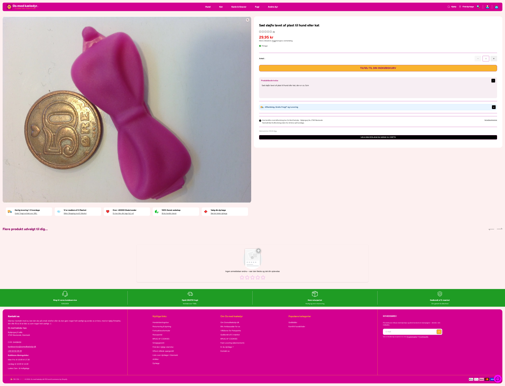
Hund (208, 7)
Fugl (257, 7)
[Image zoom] (247, 20)
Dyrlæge (156, 363)
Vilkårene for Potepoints (230, 330)
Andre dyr (273, 7)
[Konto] (487, 7)
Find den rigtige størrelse (163, 347)
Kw (275, 131)
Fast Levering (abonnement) (232, 343)
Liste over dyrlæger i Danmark (165, 355)
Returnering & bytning (162, 326)
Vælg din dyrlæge (218, 210)
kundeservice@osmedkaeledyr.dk (22, 346)
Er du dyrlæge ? (226, 347)
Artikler (156, 359)
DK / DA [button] (16, 379)
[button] (491, 229)
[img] (265, 32)
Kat (221, 7)
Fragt (274, 41)
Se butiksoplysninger (491, 120)
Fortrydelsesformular (161, 330)
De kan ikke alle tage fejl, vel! (123, 213)
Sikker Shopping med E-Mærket (75, 213)
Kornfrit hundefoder (296, 326)
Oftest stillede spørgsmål (163, 351)
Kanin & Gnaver (238, 7)
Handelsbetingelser (161, 322)
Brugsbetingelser (412, 337)
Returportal (157, 334)
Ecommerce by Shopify (59, 379)
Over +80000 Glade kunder (124, 210)
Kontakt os (225, 351)
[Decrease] (478, 58)
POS (46, 379)
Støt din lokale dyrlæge (219, 213)
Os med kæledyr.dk (37, 379)
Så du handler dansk (169, 213)
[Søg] (478, 7)
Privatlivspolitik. (423, 337)
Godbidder (292, 322)
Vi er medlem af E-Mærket (75, 210)
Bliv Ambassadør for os (230, 326)
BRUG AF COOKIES (161, 339)
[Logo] (22, 7)
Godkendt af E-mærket (230, 334)
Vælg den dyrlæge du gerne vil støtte (378, 137)
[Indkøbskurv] (495, 7)
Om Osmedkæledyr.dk (229, 322)
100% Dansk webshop (171, 210)
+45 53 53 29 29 (15, 351)
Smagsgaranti (158, 343)
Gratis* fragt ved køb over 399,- (26, 213)
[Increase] (493, 58)
